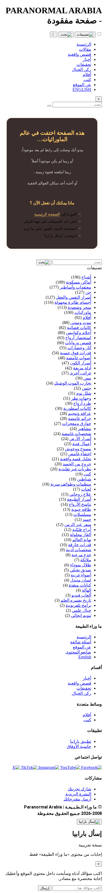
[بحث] (66, 34)
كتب (87, 720)
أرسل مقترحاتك (77, 799)
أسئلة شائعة (80, 642)
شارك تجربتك (79, 789)
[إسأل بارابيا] (89, 822)
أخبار (87, 678)
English (84, 657)
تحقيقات (84, 688)
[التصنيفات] (85, 34)
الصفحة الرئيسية (47, 214)
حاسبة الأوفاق (79, 746)
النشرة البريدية (78, 794)
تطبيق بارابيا (80, 741)
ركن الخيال (81, 693)
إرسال (44, 888)
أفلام (87, 715)
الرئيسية (84, 637)
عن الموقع (82, 647)
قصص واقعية (79, 683)
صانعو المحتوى (78, 652)
